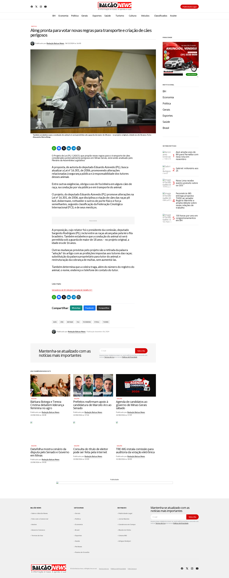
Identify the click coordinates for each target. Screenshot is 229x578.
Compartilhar (104, 308)
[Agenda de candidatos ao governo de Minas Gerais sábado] (136, 385)
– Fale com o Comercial (39, 519)
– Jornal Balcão (123, 519)
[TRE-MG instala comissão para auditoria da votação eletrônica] (136, 432)
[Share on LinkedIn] (69, 148)
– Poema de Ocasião (81, 552)
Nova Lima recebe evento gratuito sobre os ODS (187, 183)
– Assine (33, 524)
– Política (77, 519)
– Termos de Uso (36, 535)
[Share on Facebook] (59, 148)
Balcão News (35, 508)
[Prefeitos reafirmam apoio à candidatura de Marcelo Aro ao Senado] (93, 385)
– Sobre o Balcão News (39, 513)
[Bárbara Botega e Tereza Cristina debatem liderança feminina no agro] (50, 385)
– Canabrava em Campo (126, 524)
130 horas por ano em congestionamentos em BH (187, 218)
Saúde (166, 122)
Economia (168, 97)
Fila (78, 322)
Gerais (166, 109)
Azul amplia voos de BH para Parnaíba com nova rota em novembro (187, 155)
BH (164, 91)
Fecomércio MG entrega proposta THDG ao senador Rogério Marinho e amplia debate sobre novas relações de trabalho (186, 200)
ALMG (55, 322)
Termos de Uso (109, 357)
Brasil (166, 128)
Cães (61, 322)
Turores (105, 322)
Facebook (89, 308)
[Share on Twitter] (64, 148)
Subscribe (141, 351)
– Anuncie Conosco (37, 530)
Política (34, 26)
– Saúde (77, 541)
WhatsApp (76, 308)
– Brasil (76, 530)
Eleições (33, 398)
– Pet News (78, 547)
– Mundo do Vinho (124, 530)
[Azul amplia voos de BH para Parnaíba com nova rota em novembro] (167, 155)
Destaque (70, 322)
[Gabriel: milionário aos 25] (167, 169)
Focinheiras (87, 322)
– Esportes (78, 535)
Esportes (168, 115)
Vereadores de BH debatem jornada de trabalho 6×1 (72, 290)
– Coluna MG (122, 535)
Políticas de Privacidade (129, 357)
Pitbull (96, 322)
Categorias (79, 508)
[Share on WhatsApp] (54, 148)
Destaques (121, 508)
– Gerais (77, 513)
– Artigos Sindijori (124, 541)
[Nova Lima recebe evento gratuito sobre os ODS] (167, 183)
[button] (197, 16)
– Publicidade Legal (124, 513)
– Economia (78, 524)
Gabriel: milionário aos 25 (187, 169)
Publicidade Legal (190, 7)
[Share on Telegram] (74, 148)
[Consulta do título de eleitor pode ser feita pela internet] (93, 432)
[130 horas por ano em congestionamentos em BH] (167, 218)
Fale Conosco (132, 569)
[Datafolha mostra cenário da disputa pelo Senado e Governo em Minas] (50, 432)
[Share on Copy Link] (78, 148)
